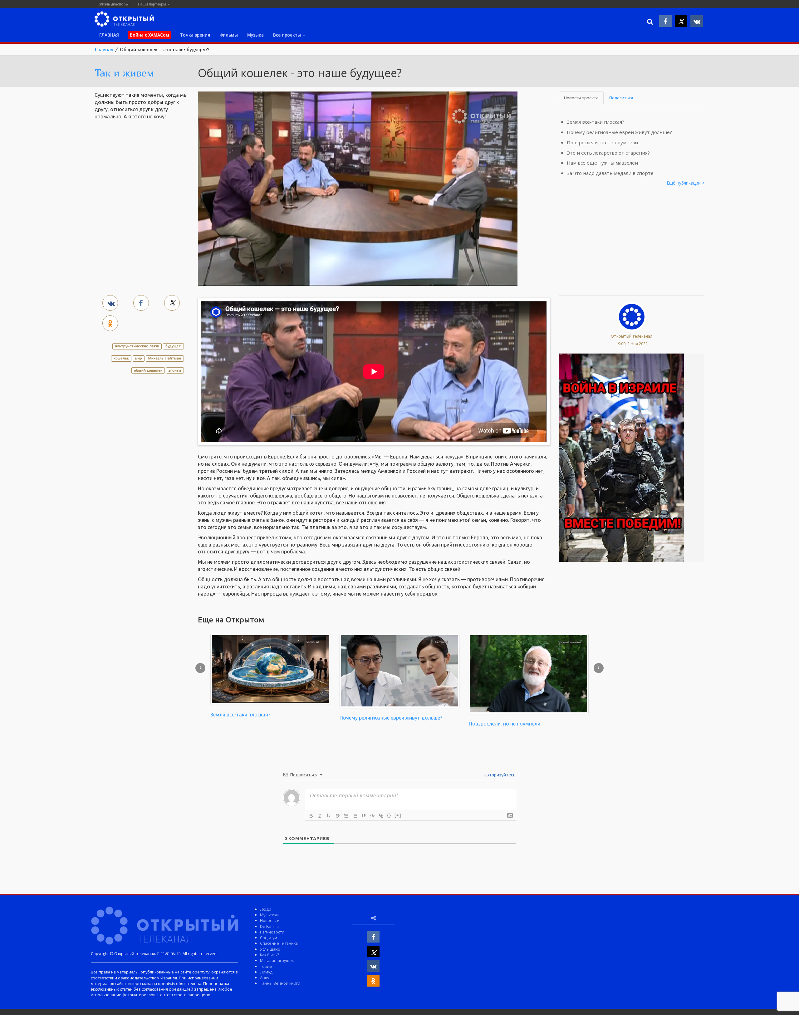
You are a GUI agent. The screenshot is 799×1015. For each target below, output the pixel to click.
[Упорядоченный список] (346, 815)
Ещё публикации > (685, 183)
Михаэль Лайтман (164, 358)
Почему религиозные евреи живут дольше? (619, 132)
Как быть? (269, 955)
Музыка (255, 35)
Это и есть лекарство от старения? (608, 153)
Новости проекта (581, 98)
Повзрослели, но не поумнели (602, 142)
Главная (104, 49)
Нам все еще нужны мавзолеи (602, 163)
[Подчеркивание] (328, 815)
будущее (173, 346)
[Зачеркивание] (337, 815)
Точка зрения (195, 35)
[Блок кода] (372, 815)
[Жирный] (311, 815)
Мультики (269, 915)
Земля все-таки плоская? (595, 122)
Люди (265, 909)
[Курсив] (320, 815)
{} (389, 815)
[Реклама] (621, 457)
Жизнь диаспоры (114, 4)
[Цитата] (363, 815)
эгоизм (175, 370)
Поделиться (621, 98)
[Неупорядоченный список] (354, 815)
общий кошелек (148, 370)
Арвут (265, 977)
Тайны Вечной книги (280, 983)
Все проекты (287, 35)
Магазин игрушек (277, 960)
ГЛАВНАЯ (109, 35)
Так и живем (124, 73)
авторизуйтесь (499, 774)
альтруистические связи (137, 346)
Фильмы (228, 35)
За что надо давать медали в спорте (610, 173)
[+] (398, 815)
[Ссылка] (381, 815)
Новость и (270, 920)
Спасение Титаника (279, 943)
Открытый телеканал (631, 336)
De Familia (269, 926)
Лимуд (266, 972)
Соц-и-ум (268, 937)
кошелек (121, 358)
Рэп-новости (272, 932)
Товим (266, 966)
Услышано (270, 949)
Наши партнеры (152, 4)
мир (138, 358)
